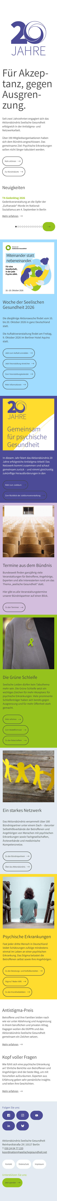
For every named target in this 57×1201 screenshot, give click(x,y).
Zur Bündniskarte (12, 171)
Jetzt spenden (42, 1193)
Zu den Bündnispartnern (15, 856)
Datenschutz (24, 1164)
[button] (8, 226)
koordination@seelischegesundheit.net (24, 1152)
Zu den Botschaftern (13, 740)
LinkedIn (8, 1125)
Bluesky (22, 1125)
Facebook (8, 1115)
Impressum (39, 1164)
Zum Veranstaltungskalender (17, 374)
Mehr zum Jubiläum (13, 485)
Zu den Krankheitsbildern (15, 992)
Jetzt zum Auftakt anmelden (16, 353)
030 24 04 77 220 (13, 1148)
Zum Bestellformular (13, 729)
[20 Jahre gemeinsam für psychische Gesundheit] (28, 38)
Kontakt (8, 1164)
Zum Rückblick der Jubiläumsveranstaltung (22, 495)
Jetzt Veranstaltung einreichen (17, 363)
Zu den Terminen (12, 607)
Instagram (22, 1115)
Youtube (36, 1115)
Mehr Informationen (13, 384)
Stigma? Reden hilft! (13, 981)
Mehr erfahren (10, 161)
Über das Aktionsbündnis (15, 866)
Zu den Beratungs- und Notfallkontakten (21, 971)
